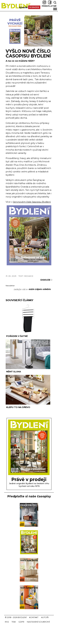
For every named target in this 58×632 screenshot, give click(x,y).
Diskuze (46, 280)
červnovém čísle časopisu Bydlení (32, 201)
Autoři (44, 617)
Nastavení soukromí (38, 622)
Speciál (23, 7)
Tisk (14, 622)
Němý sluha (13, 371)
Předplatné (49, 6)
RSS (7, 622)
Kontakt (33, 617)
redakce (28, 276)
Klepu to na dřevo (18, 407)
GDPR (21, 622)
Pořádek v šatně (17, 336)
